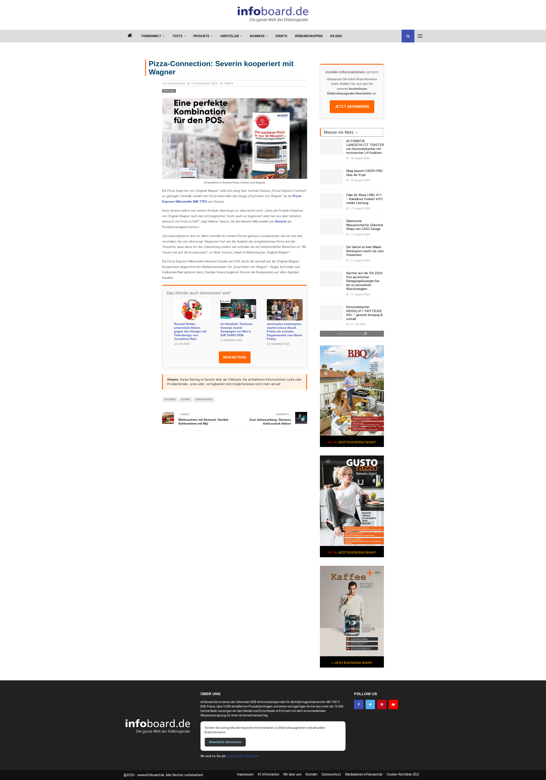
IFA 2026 (336, 36)
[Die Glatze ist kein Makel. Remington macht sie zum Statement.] (331, 252)
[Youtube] (393, 704)
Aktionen (169, 399)
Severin (281, 221)
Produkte (201, 36)
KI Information (268, 774)
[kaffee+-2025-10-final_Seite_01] (352, 655)
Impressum (245, 774)
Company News (203, 399)
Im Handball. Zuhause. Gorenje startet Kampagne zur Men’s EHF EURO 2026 (237, 329)
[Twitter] (370, 704)
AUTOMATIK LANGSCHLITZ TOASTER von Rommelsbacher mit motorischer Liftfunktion (365, 147)
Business (257, 36)
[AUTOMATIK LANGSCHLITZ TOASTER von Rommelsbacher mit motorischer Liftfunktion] (331, 146)
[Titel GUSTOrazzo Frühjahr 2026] (352, 545)
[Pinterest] (381, 704)
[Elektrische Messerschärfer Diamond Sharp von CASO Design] (331, 226)
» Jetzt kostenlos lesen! (355, 442)
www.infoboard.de (150, 775)
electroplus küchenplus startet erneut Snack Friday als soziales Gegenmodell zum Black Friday (284, 331)
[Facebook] (358, 704)
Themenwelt (151, 36)
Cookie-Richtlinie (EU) (403, 774)
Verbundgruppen (308, 36)
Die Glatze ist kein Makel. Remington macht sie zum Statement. (365, 251)
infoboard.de (176, 83)
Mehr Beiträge (234, 357)
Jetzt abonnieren (352, 107)
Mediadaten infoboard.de (364, 774)
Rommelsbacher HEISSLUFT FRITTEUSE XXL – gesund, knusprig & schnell (364, 313)
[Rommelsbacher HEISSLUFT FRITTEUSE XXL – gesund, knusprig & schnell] (331, 312)
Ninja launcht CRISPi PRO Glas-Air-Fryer (364, 173)
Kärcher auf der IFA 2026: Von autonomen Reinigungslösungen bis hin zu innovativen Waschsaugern (364, 281)
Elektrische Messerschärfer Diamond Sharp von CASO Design (364, 225)
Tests (177, 36)
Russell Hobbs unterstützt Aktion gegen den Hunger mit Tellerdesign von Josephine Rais (190, 331)
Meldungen (169, 91)
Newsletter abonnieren (225, 742)
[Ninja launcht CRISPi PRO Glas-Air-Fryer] (331, 176)
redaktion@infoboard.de (242, 756)
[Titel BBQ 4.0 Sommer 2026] (352, 434)
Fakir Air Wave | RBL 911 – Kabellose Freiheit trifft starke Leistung (364, 199)
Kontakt (311, 774)
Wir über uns (292, 774)
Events (281, 36)
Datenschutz (331, 774)
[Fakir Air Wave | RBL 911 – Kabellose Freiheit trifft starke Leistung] (331, 200)
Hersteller (229, 36)
